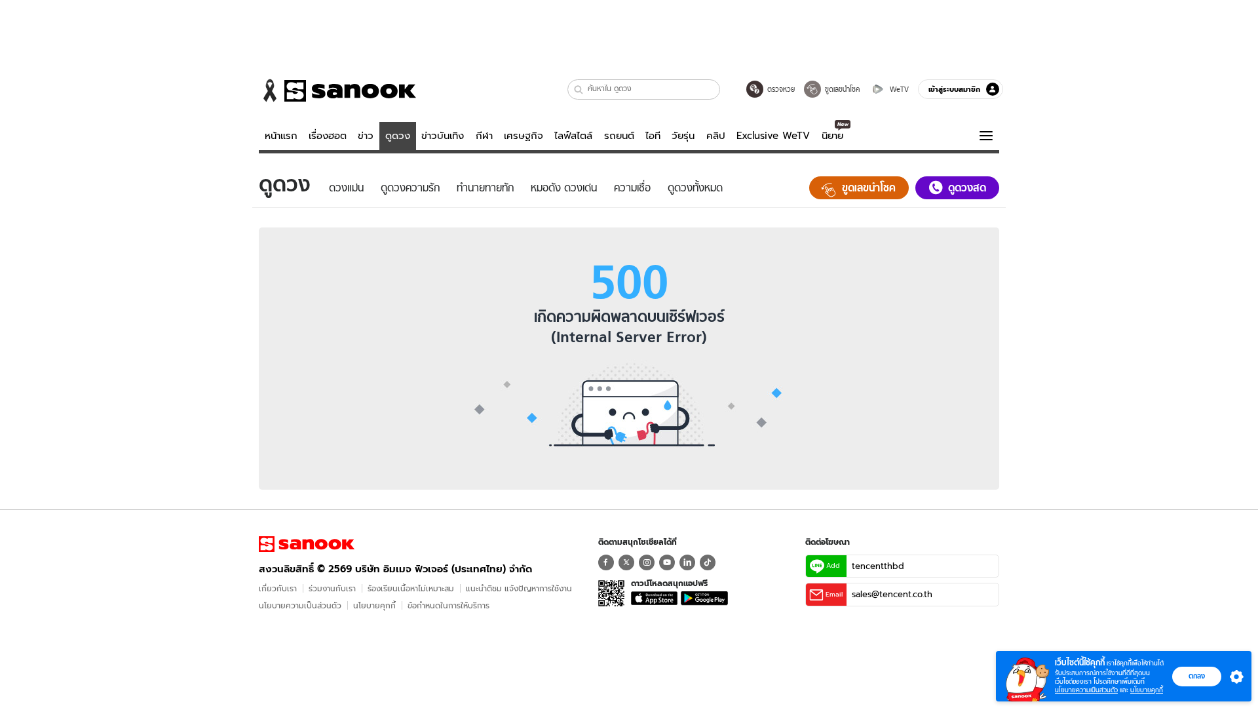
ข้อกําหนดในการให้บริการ (448, 605)
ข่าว (365, 135)
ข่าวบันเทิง (442, 135)
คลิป (715, 135)
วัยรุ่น (683, 135)
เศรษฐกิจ (523, 135)
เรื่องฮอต (328, 135)
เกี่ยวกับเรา (278, 588)
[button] (579, 89)
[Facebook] (606, 562)
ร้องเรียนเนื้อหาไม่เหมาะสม (411, 588)
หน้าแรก (281, 135)
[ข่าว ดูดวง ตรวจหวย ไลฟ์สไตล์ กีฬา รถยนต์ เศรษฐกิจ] (337, 90)
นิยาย (832, 135)
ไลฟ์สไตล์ (573, 135)
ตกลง (1197, 676)
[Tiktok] (707, 562)
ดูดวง (397, 135)
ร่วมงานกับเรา (332, 588)
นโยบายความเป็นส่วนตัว (300, 605)
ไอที (652, 135)
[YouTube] (667, 562)
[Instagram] (647, 562)
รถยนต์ (619, 135)
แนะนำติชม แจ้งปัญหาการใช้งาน (519, 588)
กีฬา (484, 135)
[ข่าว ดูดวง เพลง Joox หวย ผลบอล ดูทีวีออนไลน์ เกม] (306, 544)
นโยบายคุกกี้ (374, 605)
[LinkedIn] (687, 562)
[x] (626, 562)
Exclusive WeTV (773, 135)
